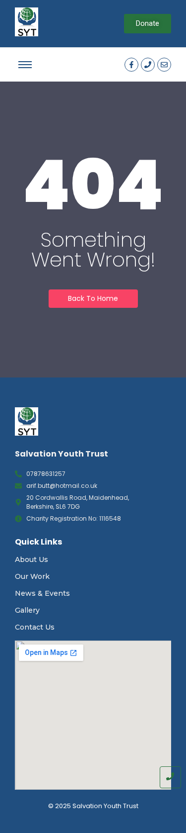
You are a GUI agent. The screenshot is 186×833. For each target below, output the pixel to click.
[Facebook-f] (131, 65)
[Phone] (148, 65)
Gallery (27, 610)
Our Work (32, 576)
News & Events (42, 593)
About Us (31, 559)
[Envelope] (164, 65)
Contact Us (35, 627)
